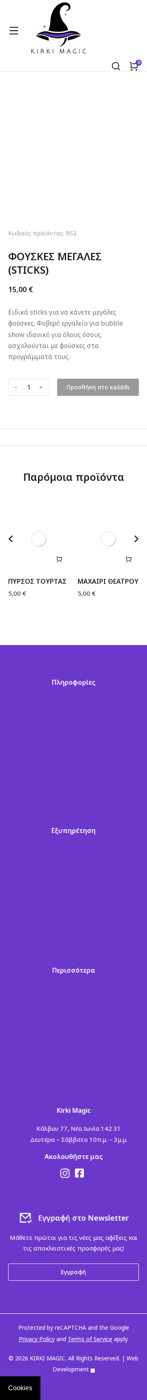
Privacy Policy (37, 1339)
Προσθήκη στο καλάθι (98, 387)
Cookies (20, 1387)
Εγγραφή (73, 1272)
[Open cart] (134, 66)
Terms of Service (90, 1339)
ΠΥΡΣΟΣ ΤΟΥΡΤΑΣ (37, 581)
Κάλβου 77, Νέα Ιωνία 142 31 (78, 1128)
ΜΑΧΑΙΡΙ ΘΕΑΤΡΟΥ (108, 581)
